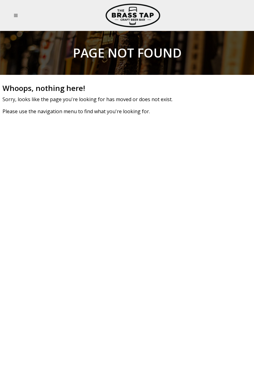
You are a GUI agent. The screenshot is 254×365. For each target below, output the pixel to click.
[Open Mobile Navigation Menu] (17, 15)
